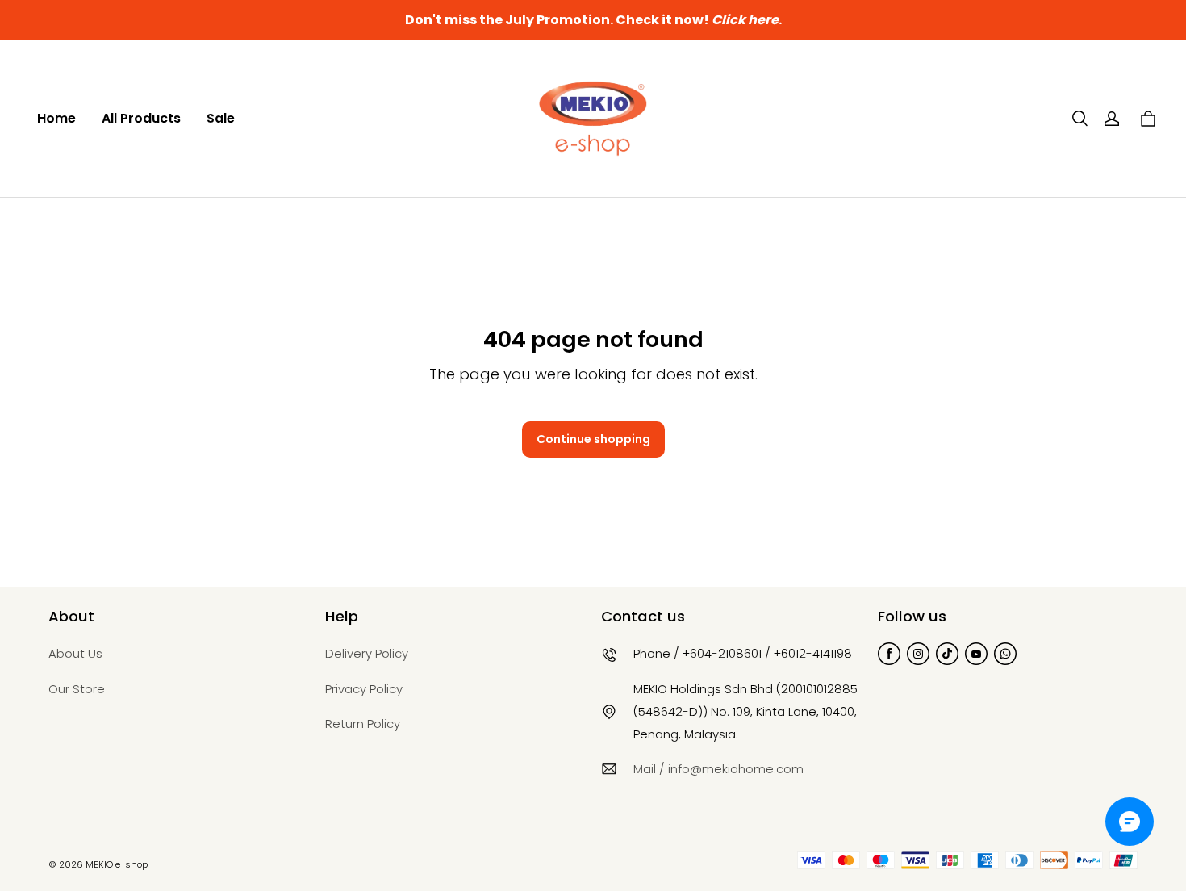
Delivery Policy (366, 653)
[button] (1079, 118)
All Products (141, 118)
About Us (75, 653)
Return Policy (362, 723)
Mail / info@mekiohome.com (718, 768)
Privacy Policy (364, 688)
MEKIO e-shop (117, 864)
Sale (221, 118)
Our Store (76, 688)
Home (56, 118)
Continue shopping (593, 439)
